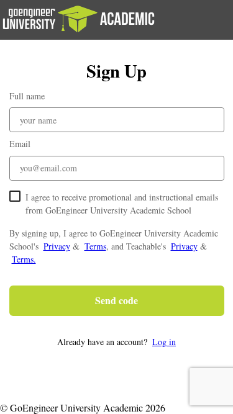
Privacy (56, 246)
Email (19, 144)
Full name (27, 96)
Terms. (24, 259)
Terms (95, 246)
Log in (164, 342)
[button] (116, 342)
